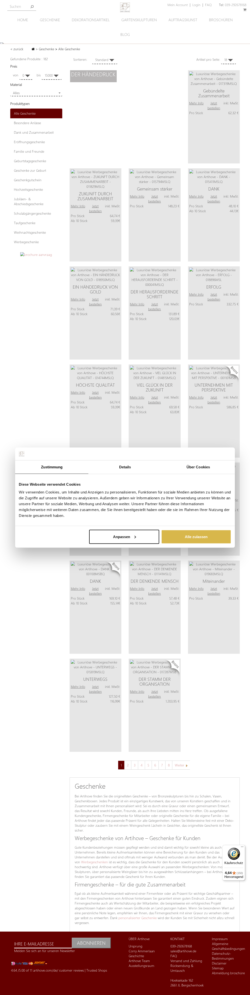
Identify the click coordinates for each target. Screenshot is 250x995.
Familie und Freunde (29, 151)
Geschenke (46, 49)
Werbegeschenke (26, 242)
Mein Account (177, 5)
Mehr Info (196, 103)
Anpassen (121, 536)
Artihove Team (139, 961)
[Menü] (242, 848)
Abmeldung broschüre (228, 973)
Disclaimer (219, 963)
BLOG (125, 34)
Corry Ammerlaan (142, 951)
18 (226, 59)
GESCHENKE (50, 20)
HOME (22, 20)
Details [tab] (125, 467)
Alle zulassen (196, 536)
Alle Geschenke (25, 113)
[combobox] (36, 93)
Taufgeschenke (24, 223)
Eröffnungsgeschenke (29, 142)
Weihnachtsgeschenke (30, 232)
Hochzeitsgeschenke (28, 189)
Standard (102, 59)
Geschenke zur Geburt (30, 170)
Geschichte (136, 956)
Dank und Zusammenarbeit (34, 132)
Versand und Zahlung (186, 961)
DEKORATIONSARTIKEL (91, 20)
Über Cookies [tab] (198, 467)
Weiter (179, 765)
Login (196, 5)
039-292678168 (235, 5)
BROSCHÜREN (221, 20)
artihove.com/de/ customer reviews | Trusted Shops (70, 970)
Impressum (220, 939)
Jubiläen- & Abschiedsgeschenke (28, 201)
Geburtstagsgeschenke (30, 161)
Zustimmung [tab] (52, 467)
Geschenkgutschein (28, 180)
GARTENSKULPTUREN (139, 20)
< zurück (17, 49)
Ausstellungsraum (141, 965)
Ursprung (135, 946)
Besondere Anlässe (27, 123)
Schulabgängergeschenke (32, 213)
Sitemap (218, 968)
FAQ (208, 5)
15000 (49, 75)
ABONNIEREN (91, 942)
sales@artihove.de (183, 951)
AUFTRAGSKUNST (182, 20)
